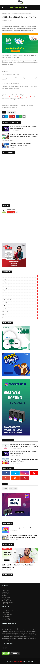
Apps (20, 276)
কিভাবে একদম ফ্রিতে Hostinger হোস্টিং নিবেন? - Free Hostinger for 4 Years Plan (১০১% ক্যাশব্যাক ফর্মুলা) (24, 445)
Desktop (20, 288)
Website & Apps (20, 312)
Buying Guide (20, 282)
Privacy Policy (6, 599)
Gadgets (20, 291)
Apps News (5, 592)
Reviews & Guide (20, 300)
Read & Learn (9, 13)
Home (3, 13)
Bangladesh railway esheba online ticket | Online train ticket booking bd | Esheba (23, 536)
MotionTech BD (18, 661)
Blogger (20, 279)
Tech (20, 306)
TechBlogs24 (6, 620)
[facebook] (6, 473)
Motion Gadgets (7, 614)
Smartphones (20, 303)
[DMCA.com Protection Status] (11, 654)
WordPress (20, 315)
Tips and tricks (20, 309)
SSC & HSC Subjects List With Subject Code (23, 528)
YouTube (20, 318)
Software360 (6, 618)
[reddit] (15, 478)
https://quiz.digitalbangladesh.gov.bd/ (18, 97)
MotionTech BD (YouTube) (10, 611)
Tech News (5, 590)
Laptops (20, 294)
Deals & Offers (20, 285)
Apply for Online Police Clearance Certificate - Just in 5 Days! (20, 144)
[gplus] (6, 478)
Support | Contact (7, 603)
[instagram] (24, 473)
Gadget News (6, 594)
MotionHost (5, 613)
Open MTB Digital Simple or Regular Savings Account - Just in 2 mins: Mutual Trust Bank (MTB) (24, 136)
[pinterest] (24, 478)
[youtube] (34, 473)
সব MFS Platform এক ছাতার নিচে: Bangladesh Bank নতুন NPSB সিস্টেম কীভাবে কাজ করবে (24, 460)
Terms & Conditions (8, 601)
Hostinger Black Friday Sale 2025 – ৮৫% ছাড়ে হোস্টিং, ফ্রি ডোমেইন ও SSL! (23, 127)
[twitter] (15, 473)
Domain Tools (6, 616)
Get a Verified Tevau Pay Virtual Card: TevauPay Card (17, 566)
